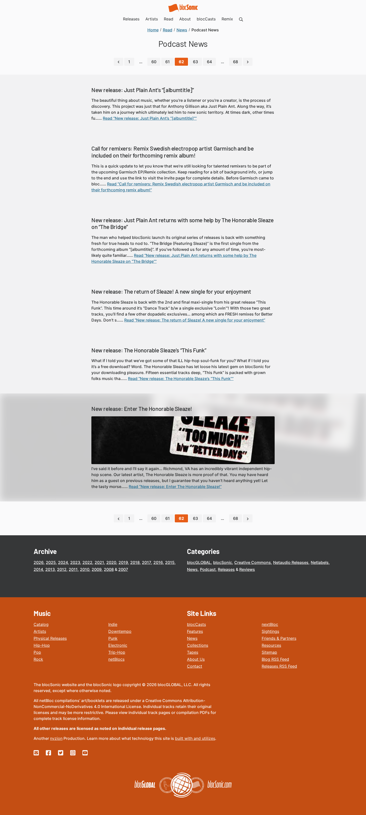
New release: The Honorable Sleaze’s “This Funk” (148, 350)
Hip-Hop (42, 645)
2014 (38, 569)
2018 (135, 562)
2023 (75, 562)
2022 (87, 562)
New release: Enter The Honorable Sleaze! (141, 408)
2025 (51, 562)
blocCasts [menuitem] (206, 18)
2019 (123, 562)
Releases (226, 569)
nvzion (56, 738)
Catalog (41, 624)
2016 (158, 562)
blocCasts (196, 624)
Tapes (192, 652)
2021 (99, 562)
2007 (123, 569)
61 (167, 61)
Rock (38, 659)
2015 (170, 562)
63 (195, 61)
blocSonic (222, 562)
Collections (197, 645)
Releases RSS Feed (279, 666)
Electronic (117, 645)
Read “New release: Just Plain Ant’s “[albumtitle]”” (150, 118)
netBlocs (116, 659)
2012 (61, 569)
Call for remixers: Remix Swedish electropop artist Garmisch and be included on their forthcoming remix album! (172, 152)
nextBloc (270, 624)
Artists (40, 631)
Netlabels (320, 562)
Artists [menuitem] (151, 18)
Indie (112, 624)
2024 (63, 562)
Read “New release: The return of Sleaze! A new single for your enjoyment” (194, 320)
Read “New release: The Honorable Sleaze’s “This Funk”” (181, 378)
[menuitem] (241, 18)
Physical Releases (50, 638)
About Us (196, 659)
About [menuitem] (185, 18)
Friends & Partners (279, 638)
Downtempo (119, 631)
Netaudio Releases (290, 562)
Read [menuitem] (168, 18)
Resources (271, 645)
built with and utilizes (195, 738)
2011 (73, 569)
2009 (97, 569)
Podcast (208, 569)
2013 (50, 569)
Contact (194, 666)
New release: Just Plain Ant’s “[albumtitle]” (142, 89)
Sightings (270, 631)
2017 (146, 562)
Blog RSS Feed (275, 659)
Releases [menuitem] (131, 18)
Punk (113, 638)
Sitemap (269, 652)
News (192, 569)
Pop (37, 652)
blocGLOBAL (199, 562)
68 (235, 61)
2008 (109, 569)
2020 (111, 562)
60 (153, 61)
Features (195, 631)
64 (209, 61)
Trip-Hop (116, 652)
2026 (39, 562)
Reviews (247, 569)
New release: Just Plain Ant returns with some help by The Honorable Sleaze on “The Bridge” (182, 223)
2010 (84, 569)
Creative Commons (252, 562)
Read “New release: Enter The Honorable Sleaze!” (175, 486)
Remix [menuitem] (227, 18)
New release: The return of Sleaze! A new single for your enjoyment (171, 291)
